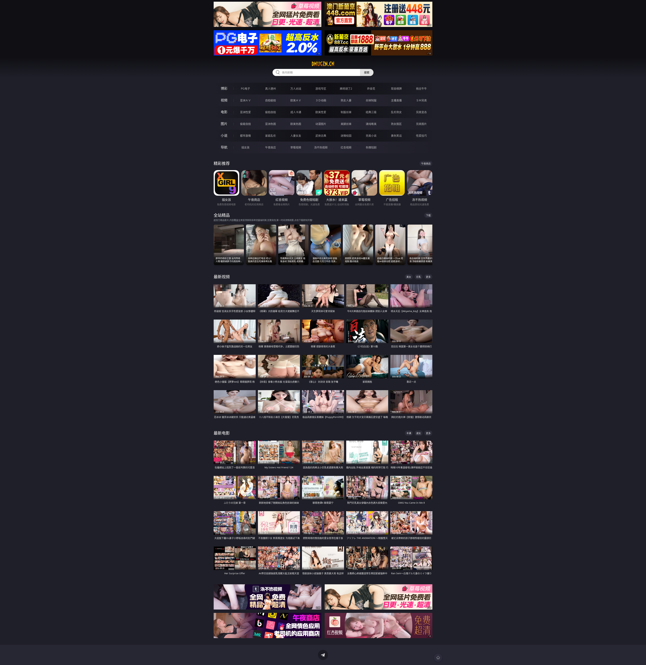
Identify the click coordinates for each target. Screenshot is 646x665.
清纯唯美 (371, 124)
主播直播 (396, 100)
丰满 (408, 433)
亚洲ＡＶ (245, 100)
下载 (428, 215)
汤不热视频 (321, 147)
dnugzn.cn (323, 64)
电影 (224, 112)
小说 (224, 135)
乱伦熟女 (396, 112)
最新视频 (222, 276)
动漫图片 (320, 124)
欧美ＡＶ (295, 100)
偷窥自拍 (245, 124)
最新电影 (222, 433)
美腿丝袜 (346, 124)
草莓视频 (295, 147)
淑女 (418, 433)
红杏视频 (346, 147)
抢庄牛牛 (421, 88)
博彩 (224, 88)
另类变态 (421, 112)
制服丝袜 (346, 112)
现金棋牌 (396, 88)
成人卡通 (295, 112)
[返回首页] (438, 658)
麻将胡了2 (346, 88)
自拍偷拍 (270, 100)
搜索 (366, 72)
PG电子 (245, 88)
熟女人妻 (346, 100)
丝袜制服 (371, 100)
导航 (224, 147)
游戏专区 (320, 88)
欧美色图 (295, 124)
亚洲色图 (270, 124)
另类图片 (421, 124)
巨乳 (418, 276)
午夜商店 (270, 147)
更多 (428, 276)
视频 (224, 100)
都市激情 (245, 136)
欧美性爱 (320, 112)
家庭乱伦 (270, 136)
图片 (224, 124)
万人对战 (295, 88)
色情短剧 (371, 147)
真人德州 (270, 88)
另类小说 (371, 136)
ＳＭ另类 (421, 100)
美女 (408, 276)
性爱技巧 (421, 136)
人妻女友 (295, 136)
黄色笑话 (396, 136)
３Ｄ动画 (320, 100)
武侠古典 (320, 136)
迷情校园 (346, 136)
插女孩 (245, 147)
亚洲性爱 (245, 112)
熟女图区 (396, 124)
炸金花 (371, 88)
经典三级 (371, 112)
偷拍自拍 (270, 112)
